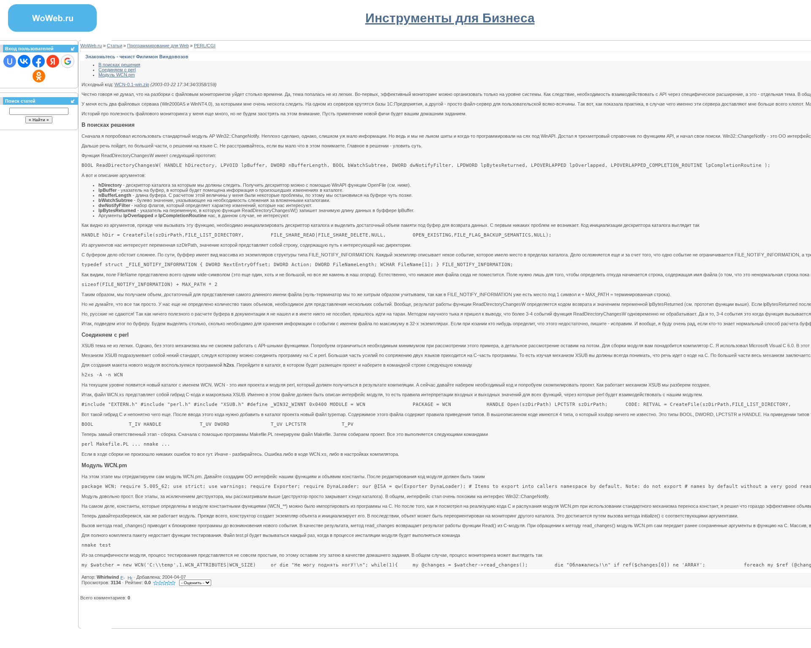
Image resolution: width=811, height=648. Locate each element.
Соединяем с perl (117, 69)
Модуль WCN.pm (116, 74)
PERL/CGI (204, 45)
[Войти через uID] (9, 61)
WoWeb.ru (91, 45)
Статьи (114, 45)
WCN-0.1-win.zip (131, 84)
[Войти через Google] (67, 61)
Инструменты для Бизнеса (450, 18)
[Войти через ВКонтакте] (24, 61)
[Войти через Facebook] (38, 61)
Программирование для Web (158, 45)
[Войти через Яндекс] (52, 61)
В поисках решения (119, 64)
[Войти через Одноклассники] (39, 76)
